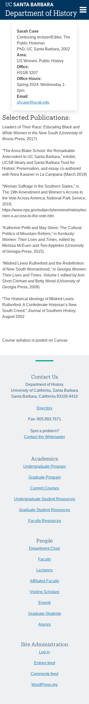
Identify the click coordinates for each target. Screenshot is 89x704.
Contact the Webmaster (44, 437)
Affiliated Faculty (44, 581)
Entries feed (44, 663)
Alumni (44, 624)
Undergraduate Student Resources (44, 499)
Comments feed (44, 674)
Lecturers (44, 570)
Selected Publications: (36, 117)
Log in (44, 652)
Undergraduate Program (44, 466)
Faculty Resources (44, 521)
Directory (44, 408)
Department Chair (44, 548)
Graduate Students (44, 613)
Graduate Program (44, 477)
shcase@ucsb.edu (33, 102)
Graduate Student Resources (44, 510)
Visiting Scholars (44, 592)
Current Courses (44, 488)
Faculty (44, 559)
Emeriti (44, 603)
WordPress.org (44, 685)
